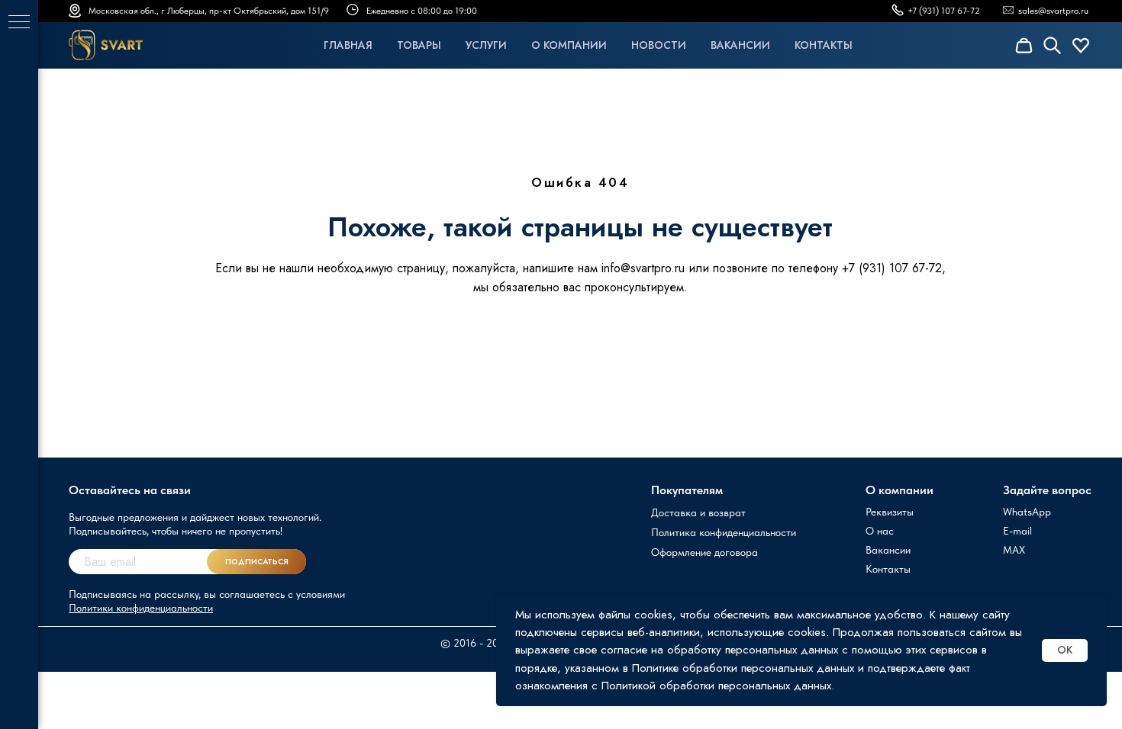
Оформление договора (704, 552)
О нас (880, 531)
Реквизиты (890, 512)
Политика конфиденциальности (723, 532)
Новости (658, 45)
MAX (1014, 550)
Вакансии (740, 45)
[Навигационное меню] (19, 23)
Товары (419, 45)
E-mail (1017, 531)
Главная (348, 45)
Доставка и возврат (698, 512)
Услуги (486, 45)
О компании (569, 45)
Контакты (824, 45)
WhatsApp (1027, 512)
